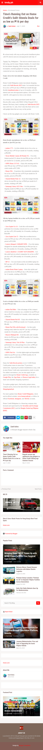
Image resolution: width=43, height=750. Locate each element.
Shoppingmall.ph (8, 389)
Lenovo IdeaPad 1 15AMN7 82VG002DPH (20, 252)
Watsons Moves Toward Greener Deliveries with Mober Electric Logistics (26, 569)
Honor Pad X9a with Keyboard (15, 327)
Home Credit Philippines (25, 394)
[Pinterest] (26, 417)
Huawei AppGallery (29, 377)
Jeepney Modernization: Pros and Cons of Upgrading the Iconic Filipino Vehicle (27, 644)
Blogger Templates (24, 745)
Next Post (38, 489)
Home (5, 10)
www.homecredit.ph (24, 396)
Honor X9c (9, 171)
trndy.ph (9, 2)
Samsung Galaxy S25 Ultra (14, 186)
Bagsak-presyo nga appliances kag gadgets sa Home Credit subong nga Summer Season (31, 457)
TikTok (26, 398)
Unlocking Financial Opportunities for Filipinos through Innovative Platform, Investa (21, 630)
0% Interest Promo (14, 10)
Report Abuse (8, 611)
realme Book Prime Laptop (14, 269)
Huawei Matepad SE (12, 335)
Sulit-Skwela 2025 (16, 85)
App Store (17, 377)
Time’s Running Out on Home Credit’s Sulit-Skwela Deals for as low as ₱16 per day (11, 457)
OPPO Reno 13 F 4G (12, 163)
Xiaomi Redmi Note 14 (13, 179)
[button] (2, 2)
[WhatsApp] (22, 417)
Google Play (7, 377)
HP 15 (8, 262)
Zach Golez (14, 427)
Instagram (18, 398)
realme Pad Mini (11, 309)
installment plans (13, 90)
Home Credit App (22, 375)
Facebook (11, 398)
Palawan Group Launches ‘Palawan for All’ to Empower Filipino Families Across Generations (28, 580)
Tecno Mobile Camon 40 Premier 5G (17, 156)
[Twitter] (18, 417)
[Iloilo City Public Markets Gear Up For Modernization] (9, 591)
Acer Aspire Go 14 (12, 226)
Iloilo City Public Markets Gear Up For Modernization (27, 589)
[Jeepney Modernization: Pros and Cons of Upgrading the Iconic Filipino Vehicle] (9, 644)
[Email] (30, 417)
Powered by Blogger (11, 533)
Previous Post (6, 489)
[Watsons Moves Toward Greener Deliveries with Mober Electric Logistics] (9, 570)
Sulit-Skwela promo (16, 363)
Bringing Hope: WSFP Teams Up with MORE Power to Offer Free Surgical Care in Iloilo (20, 556)
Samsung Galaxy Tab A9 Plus (15, 342)
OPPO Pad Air (10, 352)
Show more (11, 676)
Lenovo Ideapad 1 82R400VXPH (16, 244)
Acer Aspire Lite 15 (12, 236)
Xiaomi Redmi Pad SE (13, 319)
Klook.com (6, 525)
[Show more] (34, 417)
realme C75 (9, 148)
